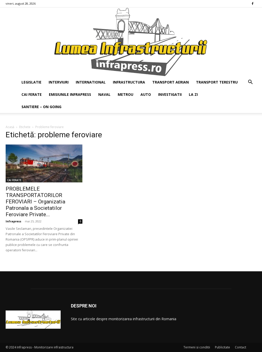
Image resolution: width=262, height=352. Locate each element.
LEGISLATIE (31, 82)
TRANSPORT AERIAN (170, 82)
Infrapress (13, 221)
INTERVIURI (59, 82)
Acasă (10, 127)
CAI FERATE (31, 94)
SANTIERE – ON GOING (41, 106)
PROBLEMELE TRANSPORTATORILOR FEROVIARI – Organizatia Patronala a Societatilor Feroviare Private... (35, 202)
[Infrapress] (131, 41)
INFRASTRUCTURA (129, 82)
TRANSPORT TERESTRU (217, 82)
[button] (250, 82)
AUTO (145, 94)
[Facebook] (252, 3)
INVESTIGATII (170, 94)
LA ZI (193, 94)
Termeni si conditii (196, 347)
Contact (240, 347)
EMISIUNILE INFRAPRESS (70, 94)
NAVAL (104, 94)
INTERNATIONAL (91, 82)
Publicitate (222, 347)
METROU (125, 94)
